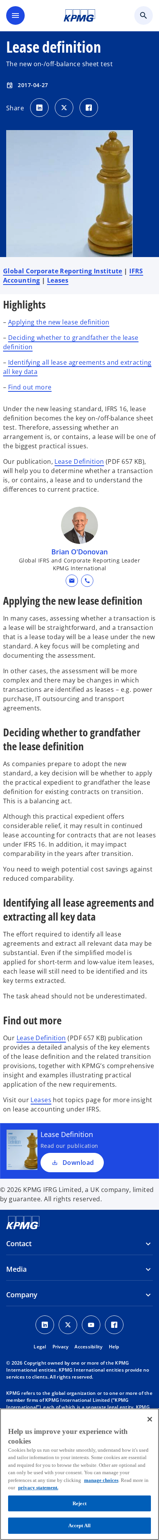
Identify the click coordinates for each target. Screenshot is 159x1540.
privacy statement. (38, 1487)
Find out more (30, 387)
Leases (58, 280)
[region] (79, 1474)
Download (78, 1162)
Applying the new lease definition (59, 322)
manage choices (101, 1480)
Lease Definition (79, 461)
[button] (72, 580)
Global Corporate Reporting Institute (62, 271)
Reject (79, 1503)
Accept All (79, 1525)
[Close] (149, 1419)
